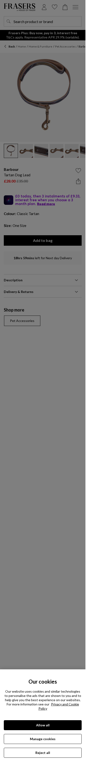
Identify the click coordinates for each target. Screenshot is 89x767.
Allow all (43, 725)
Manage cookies (43, 739)
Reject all (42, 753)
